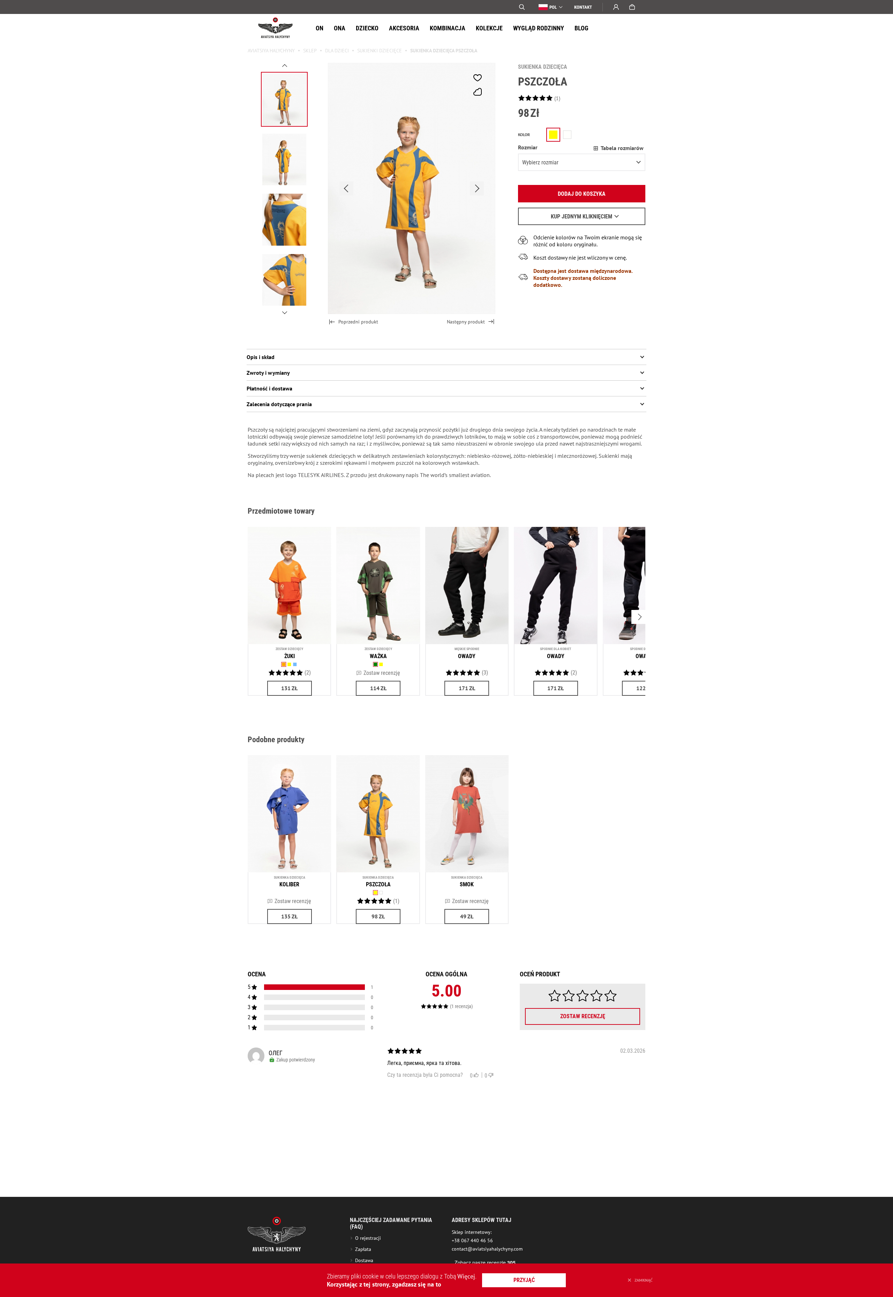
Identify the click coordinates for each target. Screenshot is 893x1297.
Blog (581, 28)
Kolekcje (489, 28)
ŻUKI (289, 656)
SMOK (467, 884)
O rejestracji (368, 1238)
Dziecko (367, 28)
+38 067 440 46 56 (472, 1240)
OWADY (466, 656)
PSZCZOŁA (378, 884)
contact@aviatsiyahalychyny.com (487, 1249)
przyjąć (524, 1280)
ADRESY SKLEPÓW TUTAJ (481, 1220)
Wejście (616, 7)
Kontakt (583, 7)
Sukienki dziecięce (379, 50)
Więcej (466, 1276)
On (319, 28)
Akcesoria (404, 28)
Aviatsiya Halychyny (271, 50)
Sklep (310, 50)
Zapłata (363, 1249)
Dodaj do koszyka (582, 194)
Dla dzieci (337, 50)
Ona (339, 28)
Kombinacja (447, 28)
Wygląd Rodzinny (538, 28)
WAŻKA (378, 656)
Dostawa (364, 1260)
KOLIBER (289, 884)
